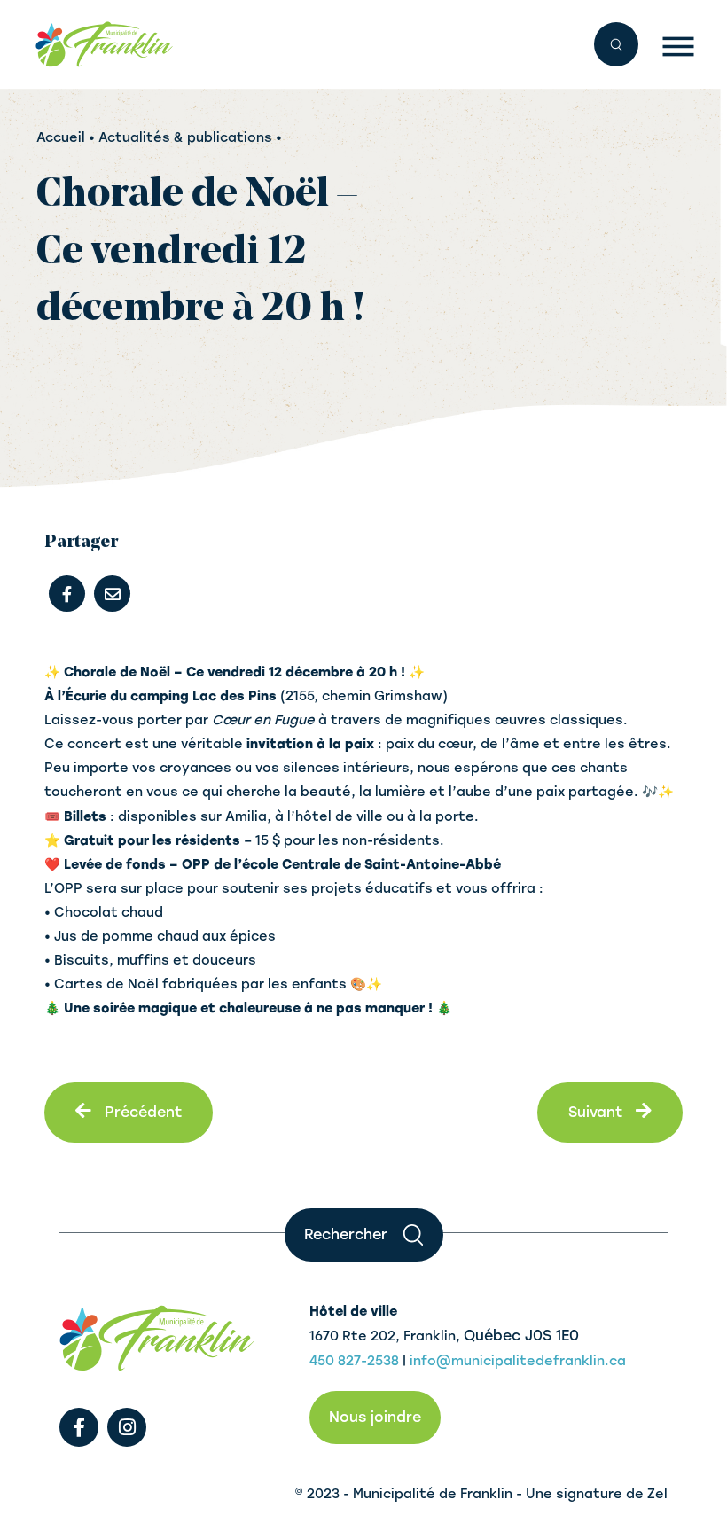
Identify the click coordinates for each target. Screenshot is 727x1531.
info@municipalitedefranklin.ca (518, 1361)
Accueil (60, 137)
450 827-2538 (354, 1361)
